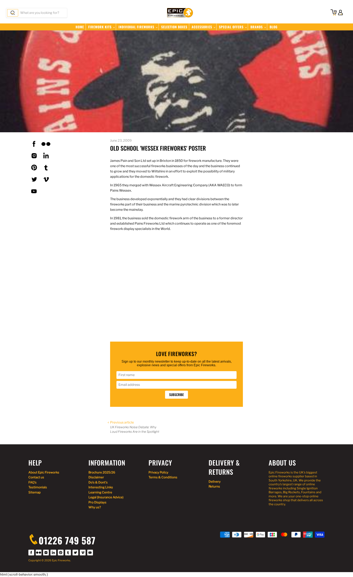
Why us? (94, 507)
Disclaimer (96, 477)
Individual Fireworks (136, 26)
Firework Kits (100, 26)
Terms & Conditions (163, 477)
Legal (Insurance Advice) (105, 497)
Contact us (36, 477)
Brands (257, 26)
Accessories (202, 26)
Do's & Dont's (98, 482)
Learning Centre (100, 492)
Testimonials (37, 487)
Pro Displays (97, 502)
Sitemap (34, 492)
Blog (273, 26)
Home (80, 26)
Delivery (215, 481)
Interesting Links (100, 487)
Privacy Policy (158, 472)
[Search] (12, 13)
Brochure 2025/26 (101, 472)
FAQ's (32, 482)
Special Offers (232, 26)
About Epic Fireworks (43, 472)
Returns (214, 486)
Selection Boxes (174, 26)
